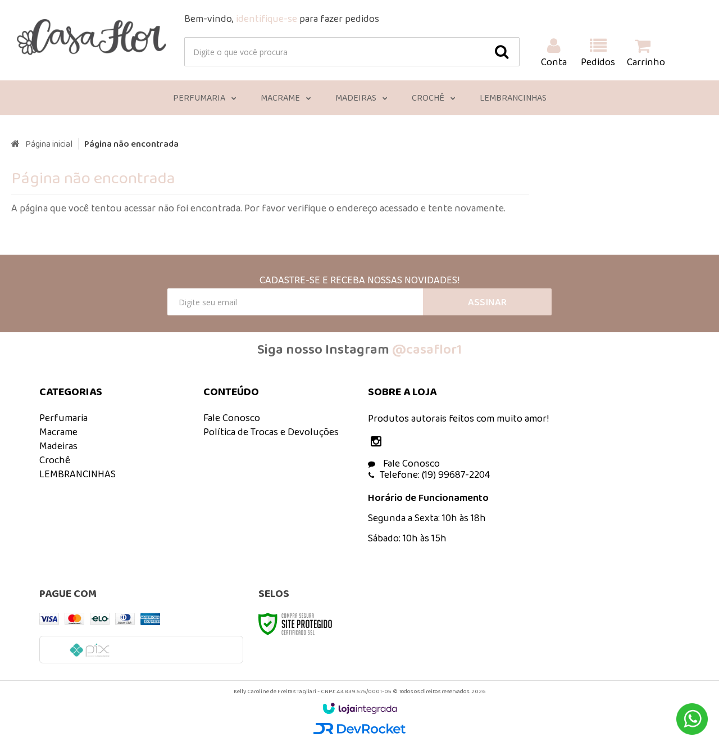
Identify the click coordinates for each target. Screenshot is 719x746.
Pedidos (598, 62)
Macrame (58, 431)
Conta (554, 62)
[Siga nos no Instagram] (379, 442)
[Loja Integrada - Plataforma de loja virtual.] (360, 708)
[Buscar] (502, 51)
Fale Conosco (231, 417)
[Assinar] (487, 301)
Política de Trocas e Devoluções (271, 431)
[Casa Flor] (91, 37)
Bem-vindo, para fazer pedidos (281, 18)
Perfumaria (63, 417)
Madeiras (58, 445)
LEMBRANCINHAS (77, 474)
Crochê (54, 460)
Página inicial (48, 143)
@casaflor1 (427, 349)
